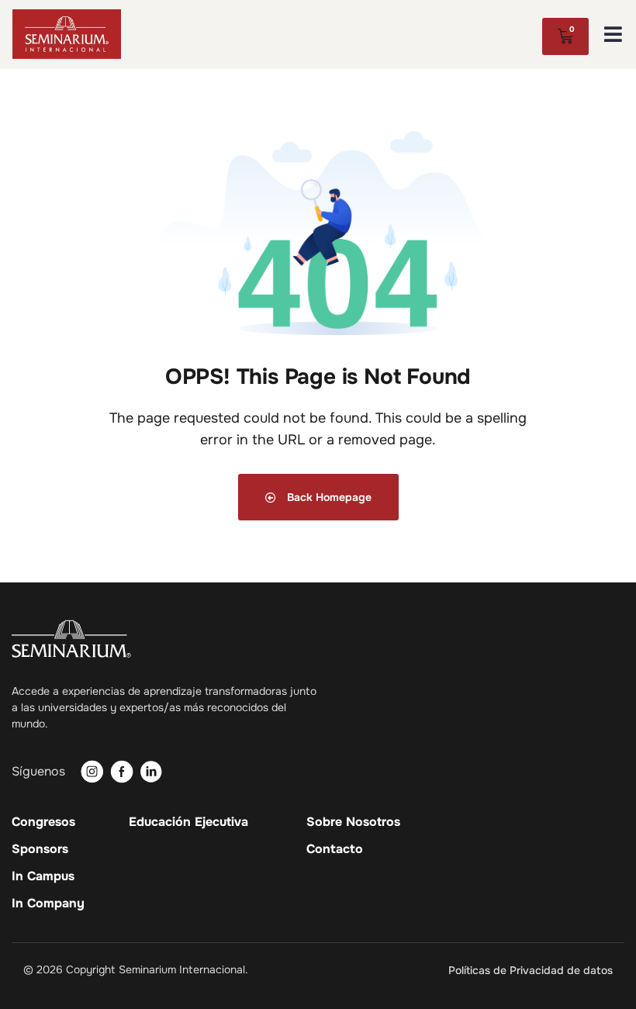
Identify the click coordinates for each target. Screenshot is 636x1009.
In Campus (43, 876)
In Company (48, 903)
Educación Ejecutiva (188, 822)
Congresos (43, 822)
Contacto (334, 849)
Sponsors (40, 849)
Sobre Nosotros (353, 822)
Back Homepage (328, 497)
